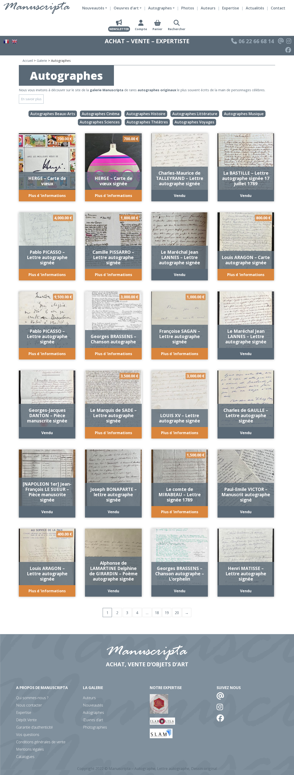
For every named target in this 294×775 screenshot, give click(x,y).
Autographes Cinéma (100, 113)
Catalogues (25, 756)
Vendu (179, 195)
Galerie (42, 60)
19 (167, 612)
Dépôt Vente (26, 719)
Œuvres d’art (93, 719)
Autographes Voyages (194, 122)
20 (177, 612)
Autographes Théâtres (147, 122)
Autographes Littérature (194, 113)
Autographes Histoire (145, 113)
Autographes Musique (244, 113)
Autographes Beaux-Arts (52, 113)
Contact (278, 8)
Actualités (255, 8)
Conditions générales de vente (40, 741)
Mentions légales (30, 749)
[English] (15, 40)
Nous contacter (29, 705)
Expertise (230, 8)
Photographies (95, 727)
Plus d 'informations (47, 195)
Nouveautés (93, 705)
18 (157, 612)
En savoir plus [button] (31, 99)
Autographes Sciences (100, 122)
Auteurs (208, 8)
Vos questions (27, 734)
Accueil (28, 60)
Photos (187, 8)
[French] (6, 40)
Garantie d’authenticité (34, 727)
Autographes (93, 712)
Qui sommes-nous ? (32, 697)
